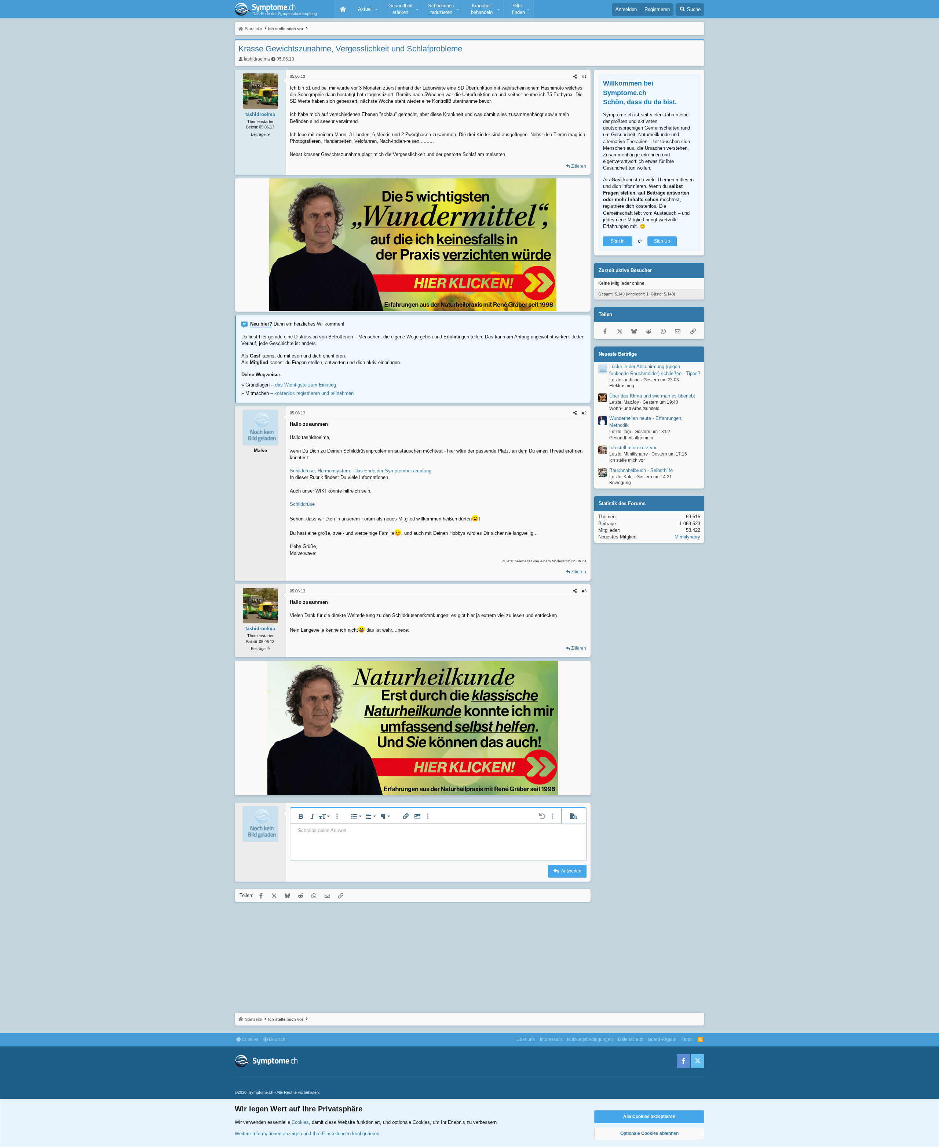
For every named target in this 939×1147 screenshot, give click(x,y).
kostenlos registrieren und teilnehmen (314, 393)
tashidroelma (257, 59)
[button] (366, 9)
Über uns (525, 1039)
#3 (584, 591)
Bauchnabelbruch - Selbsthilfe (641, 470)
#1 (584, 76)
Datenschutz (630, 1039)
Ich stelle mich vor (627, 460)
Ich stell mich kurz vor (633, 447)
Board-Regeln (662, 1039)
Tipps (687, 1039)
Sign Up (662, 241)
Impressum (551, 1039)
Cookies (249, 1039)
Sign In (618, 241)
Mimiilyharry (687, 537)
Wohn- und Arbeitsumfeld (634, 408)
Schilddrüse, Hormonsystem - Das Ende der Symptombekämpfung (360, 470)
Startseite (343, 9)
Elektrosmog (621, 385)
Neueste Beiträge (618, 354)
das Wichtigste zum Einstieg (305, 385)
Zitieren (578, 166)
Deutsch (276, 1039)
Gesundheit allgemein (631, 437)
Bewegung (620, 482)
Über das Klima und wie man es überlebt (652, 396)
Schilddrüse (302, 504)
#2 (584, 413)
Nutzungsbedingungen (590, 1039)
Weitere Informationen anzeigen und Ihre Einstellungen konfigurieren (307, 1133)
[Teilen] (575, 76)
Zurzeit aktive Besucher (625, 270)
